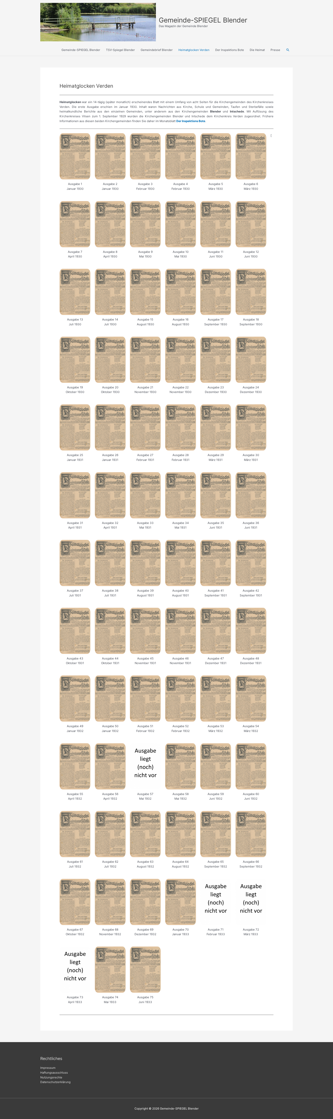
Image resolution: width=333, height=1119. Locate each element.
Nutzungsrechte (51, 1077)
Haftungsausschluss (54, 1072)
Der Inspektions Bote (229, 50)
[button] (288, 50)
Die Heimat (257, 50)
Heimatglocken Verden (193, 50)
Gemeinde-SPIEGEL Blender (203, 20)
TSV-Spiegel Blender (120, 50)
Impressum (48, 1068)
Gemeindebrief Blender (157, 50)
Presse (275, 50)
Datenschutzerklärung (55, 1082)
